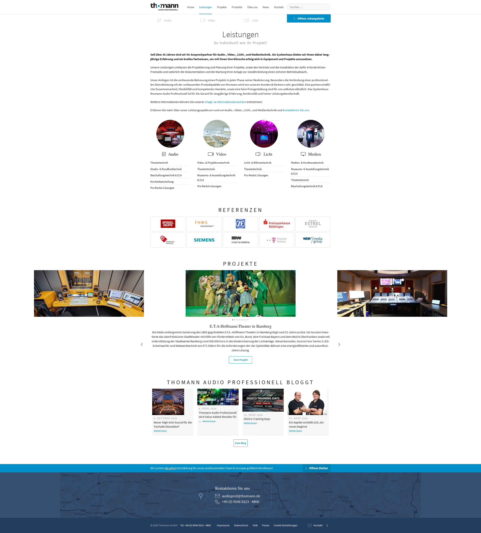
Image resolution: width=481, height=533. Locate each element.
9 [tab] (246, 319)
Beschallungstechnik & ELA (166, 175)
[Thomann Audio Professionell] (164, 7)
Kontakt (279, 7)
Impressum (223, 525)
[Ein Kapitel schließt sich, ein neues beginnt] (308, 402)
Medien (314, 154)
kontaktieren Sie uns (296, 110)
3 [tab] (236, 319)
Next (339, 344)
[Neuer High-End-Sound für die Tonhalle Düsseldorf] (173, 402)
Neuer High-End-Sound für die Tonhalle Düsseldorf (173, 424)
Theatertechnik (159, 162)
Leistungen (205, 7)
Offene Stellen (318, 468)
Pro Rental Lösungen (162, 188)
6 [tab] (241, 319)
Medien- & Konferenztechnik (307, 162)
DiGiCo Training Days (257, 419)
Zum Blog (240, 443)
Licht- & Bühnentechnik (257, 162)
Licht (267, 154)
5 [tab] (240, 319)
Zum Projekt (241, 359)
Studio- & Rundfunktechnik (166, 169)
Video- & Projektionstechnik (213, 162)
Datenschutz (241, 525)
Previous (142, 344)
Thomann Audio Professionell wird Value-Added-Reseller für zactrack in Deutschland (218, 415)
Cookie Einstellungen (285, 525)
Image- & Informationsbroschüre (225, 102)
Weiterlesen (160, 430)
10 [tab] (248, 319)
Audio (172, 154)
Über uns (252, 7)
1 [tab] (233, 319)
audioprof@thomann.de (241, 496)
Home (190, 7)
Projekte (222, 7)
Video (220, 154)
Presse (265, 525)
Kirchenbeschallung (162, 181)
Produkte (237, 7)
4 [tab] (238, 319)
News (266, 7)
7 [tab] (243, 319)
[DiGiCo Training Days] (263, 400)
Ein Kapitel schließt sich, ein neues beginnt (306, 424)
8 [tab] (245, 319)
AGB (255, 525)
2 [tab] (235, 319)
